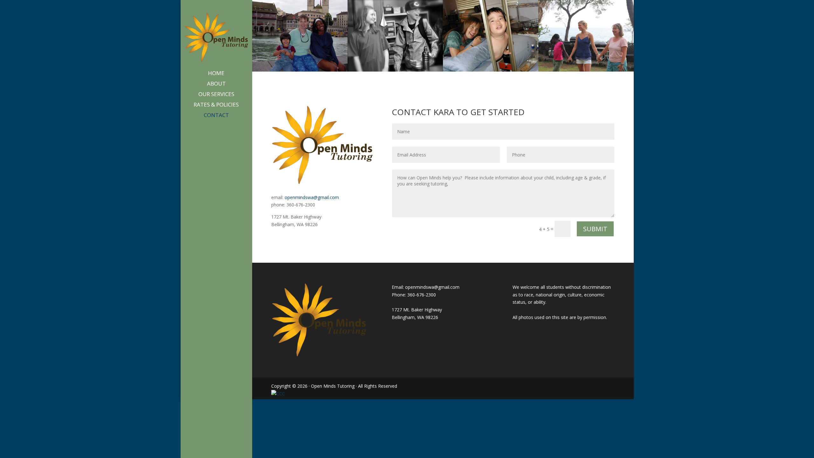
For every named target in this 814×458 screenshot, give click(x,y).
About (216, 84)
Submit (595, 229)
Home (216, 74)
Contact (216, 116)
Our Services (216, 95)
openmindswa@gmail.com (312, 197)
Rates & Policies (216, 105)
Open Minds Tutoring (333, 386)
